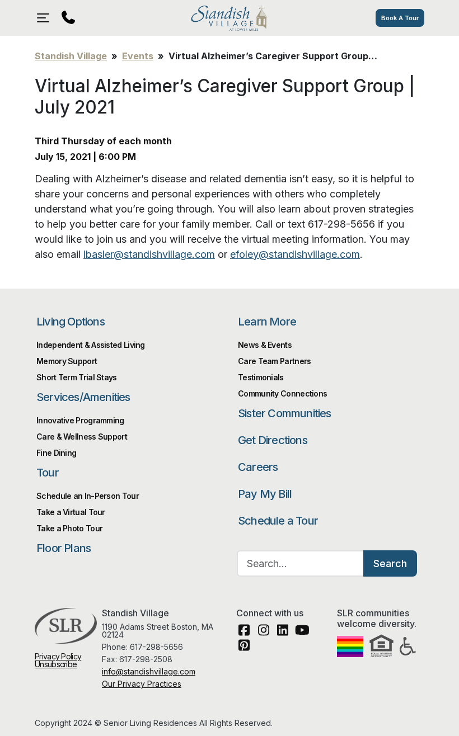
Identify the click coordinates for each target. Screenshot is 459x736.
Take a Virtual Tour (70, 512)
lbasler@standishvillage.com (149, 254)
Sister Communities (284, 413)
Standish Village (229, 18)
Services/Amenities (83, 397)
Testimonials (261, 377)
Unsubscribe (56, 664)
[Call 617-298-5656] (68, 17)
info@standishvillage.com (148, 671)
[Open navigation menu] (46, 17)
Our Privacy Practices (141, 683)
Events (137, 56)
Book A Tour (400, 18)
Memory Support (66, 361)
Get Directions (272, 440)
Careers (258, 467)
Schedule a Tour (278, 520)
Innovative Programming (80, 420)
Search (390, 563)
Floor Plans (63, 548)
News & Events (265, 345)
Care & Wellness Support (81, 436)
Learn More (267, 321)
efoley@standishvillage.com (295, 254)
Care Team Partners (274, 361)
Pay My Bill (265, 494)
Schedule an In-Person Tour (87, 496)
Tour (47, 472)
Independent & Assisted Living (90, 345)
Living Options (70, 321)
